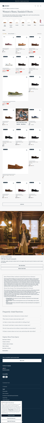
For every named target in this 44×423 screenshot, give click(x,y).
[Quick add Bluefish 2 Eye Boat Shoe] (40, 130)
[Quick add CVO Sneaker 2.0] (13, 37)
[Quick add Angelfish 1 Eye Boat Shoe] (40, 77)
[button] (38, 6)
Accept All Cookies (11, 415)
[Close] (21, 402)
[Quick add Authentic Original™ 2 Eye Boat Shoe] (26, 37)
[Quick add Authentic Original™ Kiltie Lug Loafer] (40, 57)
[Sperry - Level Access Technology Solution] (22, 377)
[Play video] (42, 254)
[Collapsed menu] (40, 6)
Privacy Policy (11, 409)
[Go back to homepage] (6, 6)
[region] (11, 412)
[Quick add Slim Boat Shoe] (13, 110)
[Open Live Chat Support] (42, 421)
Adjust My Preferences (11, 421)
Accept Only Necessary (11, 418)
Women (4, 30)
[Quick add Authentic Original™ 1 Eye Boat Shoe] (40, 37)
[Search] (35, 6)
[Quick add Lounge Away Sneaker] (13, 57)
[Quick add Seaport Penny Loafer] (26, 130)
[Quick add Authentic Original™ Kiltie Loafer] (26, 150)
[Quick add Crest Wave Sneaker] (40, 110)
